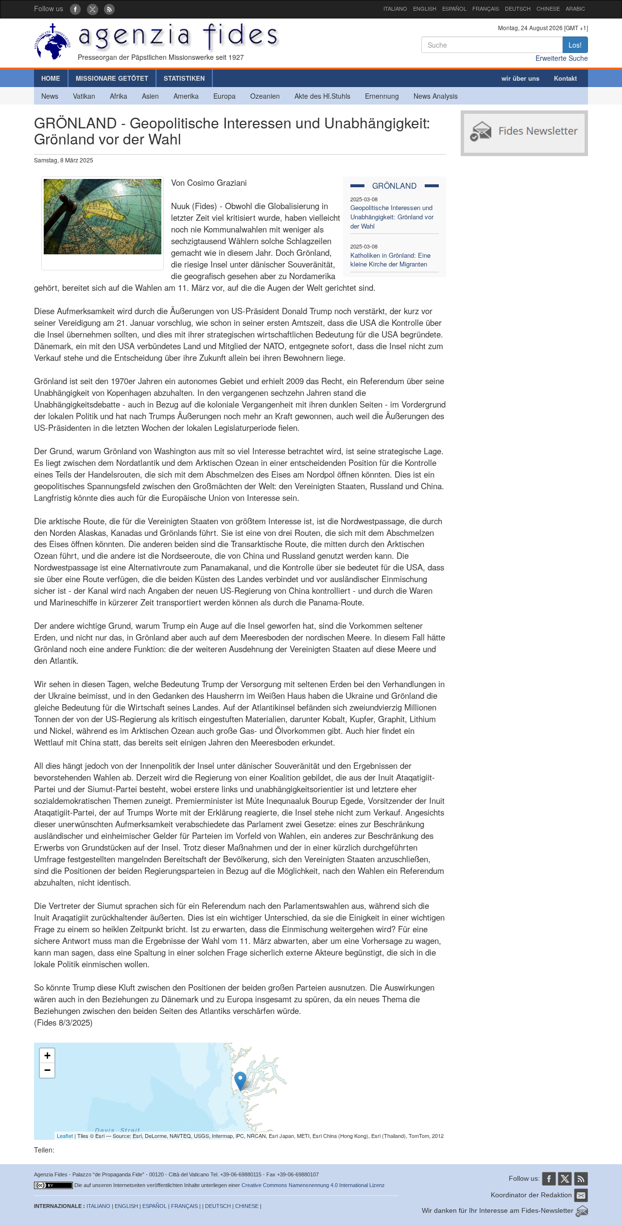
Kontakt (565, 78)
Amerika (186, 96)
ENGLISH (424, 8)
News (49, 96)
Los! (575, 45)
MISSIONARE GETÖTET (112, 78)
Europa (224, 96)
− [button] (47, 1070)
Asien (150, 96)
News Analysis (436, 96)
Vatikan (84, 96)
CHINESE (548, 8)
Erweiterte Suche (562, 58)
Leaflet (65, 1135)
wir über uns (520, 78)
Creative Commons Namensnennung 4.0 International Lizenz (313, 1185)
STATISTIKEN (184, 78)
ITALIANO (395, 8)
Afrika (118, 96)
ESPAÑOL (454, 8)
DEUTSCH (518, 8)
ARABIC (575, 8)
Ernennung (382, 96)
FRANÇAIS (485, 8)
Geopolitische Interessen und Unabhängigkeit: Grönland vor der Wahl (391, 216)
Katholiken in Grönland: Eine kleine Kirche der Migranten (390, 259)
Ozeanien (265, 96)
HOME (50, 78)
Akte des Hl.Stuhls (322, 96)
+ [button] (47, 1055)
